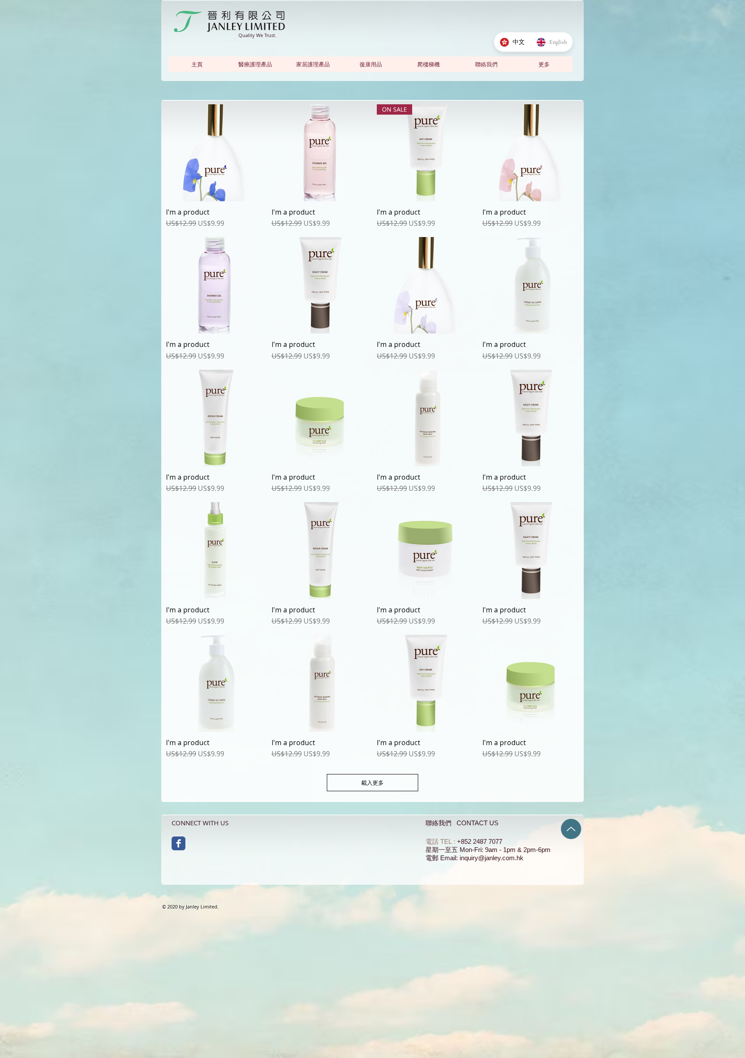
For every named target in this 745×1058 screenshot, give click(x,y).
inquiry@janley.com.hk (491, 857)
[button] (544, 64)
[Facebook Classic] (178, 843)
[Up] (571, 829)
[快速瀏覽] (214, 152)
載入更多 (372, 782)
